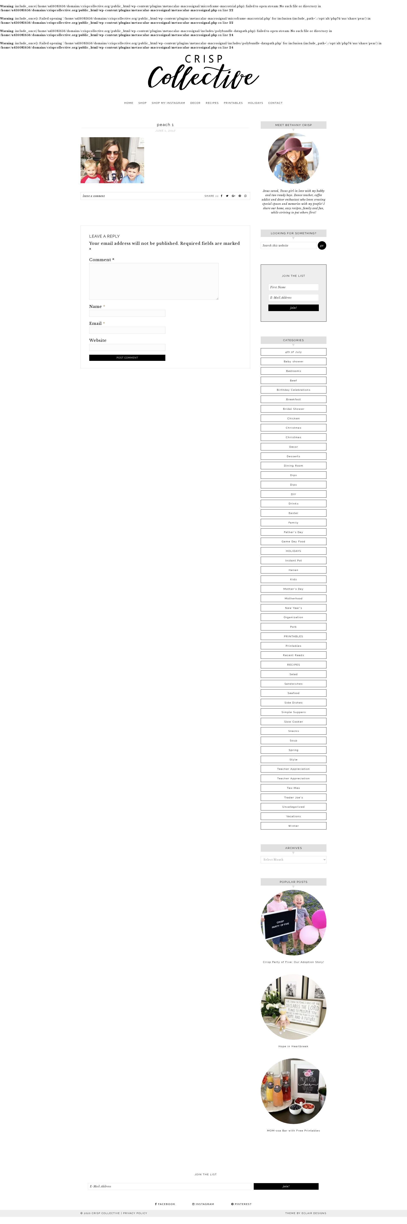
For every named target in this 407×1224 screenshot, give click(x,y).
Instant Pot (293, 560)
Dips (293, 475)
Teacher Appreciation (293, 768)
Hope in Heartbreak (294, 1046)
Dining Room (293, 465)
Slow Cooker (293, 721)
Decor (293, 446)
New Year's (293, 607)
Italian (293, 570)
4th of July (293, 351)
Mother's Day (293, 588)
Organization (293, 617)
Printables (293, 645)
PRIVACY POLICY (135, 1213)
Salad (294, 674)
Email (97, 323)
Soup (293, 740)
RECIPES (293, 664)
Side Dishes (293, 702)
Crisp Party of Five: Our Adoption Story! (293, 962)
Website (98, 340)
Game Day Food (293, 541)
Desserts (293, 456)
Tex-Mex (293, 787)
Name (97, 306)
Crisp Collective (203, 72)
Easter (293, 513)
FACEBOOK (166, 1204)
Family (294, 522)
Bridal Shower (293, 408)
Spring (294, 750)
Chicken (293, 418)
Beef (293, 380)
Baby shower (294, 361)
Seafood (294, 693)
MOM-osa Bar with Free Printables (293, 1130)
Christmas (293, 427)
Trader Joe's (293, 797)
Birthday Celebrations (294, 389)
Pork (293, 626)
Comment (101, 260)
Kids (293, 579)
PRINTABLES (293, 636)
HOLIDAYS (293, 551)
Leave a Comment (94, 196)
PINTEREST (243, 1204)
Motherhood (294, 598)
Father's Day (293, 532)
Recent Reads (293, 655)
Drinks (294, 503)
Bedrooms (293, 371)
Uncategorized (293, 806)
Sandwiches (293, 683)
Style (294, 759)
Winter (293, 825)
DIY (293, 494)
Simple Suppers (294, 712)
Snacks (293, 731)
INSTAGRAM (204, 1204)
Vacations (293, 816)
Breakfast (293, 399)
